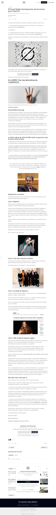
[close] (38, 467)
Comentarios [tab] (11, 455)
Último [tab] (15, 468)
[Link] (6, 110)
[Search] (37, 2)
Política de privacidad (29, 484)
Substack (23, 513)
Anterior (12, 447)
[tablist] (13, 455)
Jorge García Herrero (12, 15)
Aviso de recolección (33, 509)
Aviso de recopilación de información (24, 435)
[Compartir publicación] (39, 2)
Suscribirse (44, 2)
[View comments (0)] (13, 19)
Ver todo (11, 495)
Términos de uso (20, 485)
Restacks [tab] (16, 455)
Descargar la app (32, 511)
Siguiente (44, 447)
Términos (28, 509)
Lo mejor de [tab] (11, 468)
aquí (38, 167)
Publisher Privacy (32, 508)
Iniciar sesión (51, 2)
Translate (10, 7)
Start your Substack (25, 511)
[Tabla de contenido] (1, 257)
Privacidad (24, 509)
